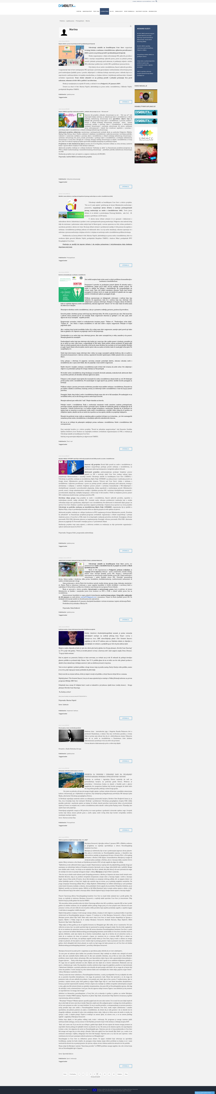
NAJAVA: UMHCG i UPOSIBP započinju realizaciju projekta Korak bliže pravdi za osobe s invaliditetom (86, 458)
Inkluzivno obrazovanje (73, 179)
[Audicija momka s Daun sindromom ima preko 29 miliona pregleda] (71, 638)
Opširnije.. (125, 102)
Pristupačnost (71, 257)
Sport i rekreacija (71, 1058)
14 (113, 1074)
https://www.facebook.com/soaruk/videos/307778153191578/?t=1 (73, 696)
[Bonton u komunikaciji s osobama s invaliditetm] (71, 289)
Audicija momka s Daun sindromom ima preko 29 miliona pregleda (77, 629)
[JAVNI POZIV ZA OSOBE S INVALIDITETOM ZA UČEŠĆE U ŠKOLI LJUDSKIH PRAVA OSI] (71, 569)
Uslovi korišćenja (146, 1)
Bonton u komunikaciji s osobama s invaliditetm (72, 275)
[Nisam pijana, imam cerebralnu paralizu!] (71, 735)
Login (153, 1)
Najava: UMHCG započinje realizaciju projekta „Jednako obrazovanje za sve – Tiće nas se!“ (83, 111)
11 (100, 1074)
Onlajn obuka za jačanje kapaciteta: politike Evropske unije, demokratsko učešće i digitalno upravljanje (146, 64)
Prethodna (73, 1074)
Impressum (139, 1)
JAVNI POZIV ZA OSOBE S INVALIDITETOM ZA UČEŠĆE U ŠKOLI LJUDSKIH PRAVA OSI (81, 560)
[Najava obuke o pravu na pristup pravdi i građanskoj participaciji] (71, 55)
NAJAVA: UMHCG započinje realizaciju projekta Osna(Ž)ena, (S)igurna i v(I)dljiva (145, 48)
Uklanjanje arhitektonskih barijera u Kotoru (71, 771)
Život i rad (69, 441)
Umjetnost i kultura (72, 710)
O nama (134, 1)
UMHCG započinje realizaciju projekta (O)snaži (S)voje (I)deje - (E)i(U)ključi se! (145, 73)
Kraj (126, 1074)
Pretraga (156, 1)
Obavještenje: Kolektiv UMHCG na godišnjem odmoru (145, 55)
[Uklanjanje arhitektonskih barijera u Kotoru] (71, 780)
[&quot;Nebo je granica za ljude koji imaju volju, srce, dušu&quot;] (71, 850)
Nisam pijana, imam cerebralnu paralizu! (70, 728)
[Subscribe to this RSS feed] (130, 26)
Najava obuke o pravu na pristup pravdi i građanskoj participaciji (77, 43)
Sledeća (119, 1074)
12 (104, 1074)
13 (109, 1074)
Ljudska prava (70, 94)
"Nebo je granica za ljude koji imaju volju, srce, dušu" (73, 840)
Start (64, 1074)
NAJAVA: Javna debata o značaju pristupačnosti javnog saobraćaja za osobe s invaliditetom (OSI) (86, 196)
